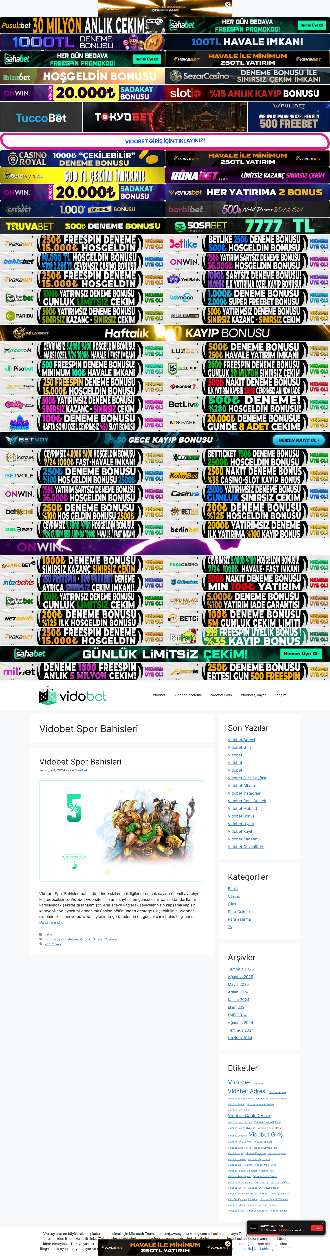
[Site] (82, 243)
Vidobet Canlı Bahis (239, 1110)
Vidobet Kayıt (240, 831)
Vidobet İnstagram (244, 793)
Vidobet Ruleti (267, 1170)
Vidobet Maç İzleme (259, 1159)
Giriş (232, 904)
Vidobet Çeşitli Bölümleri (274, 1199)
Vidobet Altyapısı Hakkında (271, 1098)
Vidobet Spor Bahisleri (80, 761)
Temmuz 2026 (241, 969)
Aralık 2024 (238, 992)
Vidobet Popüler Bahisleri (242, 1170)
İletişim (280, 695)
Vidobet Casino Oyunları (241, 1128)
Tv (230, 927)
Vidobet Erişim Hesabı (270, 1128)
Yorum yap (52, 944)
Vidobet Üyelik (241, 824)
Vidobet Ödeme (237, 1205)
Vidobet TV (262, 1182)
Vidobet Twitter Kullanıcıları (263, 1187)
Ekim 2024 (237, 1007)
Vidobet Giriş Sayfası (247, 778)
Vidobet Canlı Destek (247, 801)
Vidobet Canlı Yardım (240, 1122)
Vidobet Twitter (237, 1187)
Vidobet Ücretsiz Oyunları (99, 939)
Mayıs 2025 (238, 984)
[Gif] (165, 333)
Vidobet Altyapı (242, 785)
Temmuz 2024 (241, 1030)
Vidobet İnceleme (188, 695)
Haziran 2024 (240, 1038)
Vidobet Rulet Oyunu (239, 1176)
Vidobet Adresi (241, 740)
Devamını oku (51, 922)
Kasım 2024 (238, 999)
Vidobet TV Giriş (280, 1182)
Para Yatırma (239, 919)
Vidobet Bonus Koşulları (260, 1104)
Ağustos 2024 (240, 1022)
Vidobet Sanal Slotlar (265, 1176)
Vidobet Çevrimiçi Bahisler (274, 1193)
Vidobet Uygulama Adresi (242, 1193)
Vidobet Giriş (221, 695)
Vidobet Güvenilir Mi (246, 846)
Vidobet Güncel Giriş (239, 1147)
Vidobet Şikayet (253, 695)
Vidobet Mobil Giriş (245, 808)
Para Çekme (239, 911)
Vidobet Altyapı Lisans (241, 1098)
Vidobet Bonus (241, 816)
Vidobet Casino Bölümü (267, 1122)
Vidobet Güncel (263, 1142)
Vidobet (159, 695)
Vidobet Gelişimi (237, 1135)
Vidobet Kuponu (277, 1153)
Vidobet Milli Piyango (240, 1164)
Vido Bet (259, 1083)
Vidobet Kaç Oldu (244, 839)
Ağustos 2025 (240, 977)
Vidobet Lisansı (237, 1159)
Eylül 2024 (237, 1015)
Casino (234, 896)
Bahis (48, 934)
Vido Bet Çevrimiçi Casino (242, 1199)
